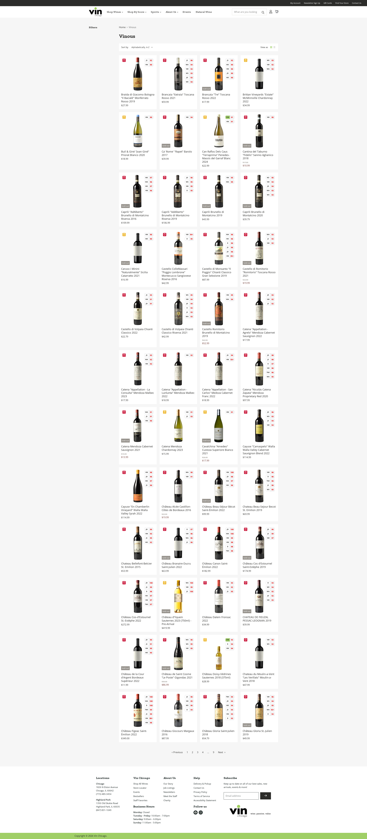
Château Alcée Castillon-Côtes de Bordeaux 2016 (176, 508)
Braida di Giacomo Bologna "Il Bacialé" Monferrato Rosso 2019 (137, 98)
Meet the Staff (170, 796)
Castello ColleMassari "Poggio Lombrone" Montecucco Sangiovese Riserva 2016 (176, 274)
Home (122, 27)
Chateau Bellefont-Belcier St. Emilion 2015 (136, 565)
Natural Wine (204, 11)
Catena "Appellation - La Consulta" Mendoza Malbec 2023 (137, 393)
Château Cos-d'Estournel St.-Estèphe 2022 (136, 618)
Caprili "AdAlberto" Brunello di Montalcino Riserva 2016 (135, 215)
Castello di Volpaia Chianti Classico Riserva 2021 (177, 330)
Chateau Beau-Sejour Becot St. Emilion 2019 (259, 508)
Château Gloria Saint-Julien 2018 (218, 732)
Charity (166, 800)
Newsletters (169, 792)
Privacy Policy (200, 792)
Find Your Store (342, 3)
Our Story (168, 783)
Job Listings (169, 787)
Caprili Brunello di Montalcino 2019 (213, 213)
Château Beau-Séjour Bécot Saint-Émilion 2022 (218, 508)
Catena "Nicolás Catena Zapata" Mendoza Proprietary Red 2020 (257, 393)
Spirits (155, 11)
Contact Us (356, 3)
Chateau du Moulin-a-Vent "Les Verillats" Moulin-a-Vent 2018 (258, 677)
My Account (295, 3)
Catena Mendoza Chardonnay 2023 (172, 448)
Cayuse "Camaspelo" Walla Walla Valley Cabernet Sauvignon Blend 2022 (259, 450)
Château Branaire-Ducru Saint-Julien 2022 (176, 565)
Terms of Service (202, 796)
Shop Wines (114, 11)
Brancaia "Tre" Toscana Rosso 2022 (216, 96)
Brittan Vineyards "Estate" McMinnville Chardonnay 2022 (258, 98)
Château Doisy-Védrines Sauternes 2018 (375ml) (216, 675)
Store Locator (140, 787)
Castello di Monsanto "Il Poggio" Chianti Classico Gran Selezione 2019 (216, 272)
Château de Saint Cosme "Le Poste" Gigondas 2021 (177, 675)
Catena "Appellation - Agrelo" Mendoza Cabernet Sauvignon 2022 (259, 332)
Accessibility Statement (205, 800)
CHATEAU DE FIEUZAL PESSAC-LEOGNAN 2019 (257, 618)
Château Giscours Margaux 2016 (178, 732)
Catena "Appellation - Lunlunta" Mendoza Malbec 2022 (178, 393)
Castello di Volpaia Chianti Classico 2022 (137, 330)
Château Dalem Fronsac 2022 (216, 618)
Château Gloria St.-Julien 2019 (257, 732)
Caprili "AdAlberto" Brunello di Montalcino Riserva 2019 (175, 215)
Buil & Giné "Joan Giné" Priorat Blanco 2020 (135, 153)
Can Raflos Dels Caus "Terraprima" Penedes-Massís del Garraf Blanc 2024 (216, 157)
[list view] (274, 47)
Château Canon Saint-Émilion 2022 (215, 565)
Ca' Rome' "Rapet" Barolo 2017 (177, 153)
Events (187, 11)
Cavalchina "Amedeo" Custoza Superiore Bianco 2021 (217, 450)
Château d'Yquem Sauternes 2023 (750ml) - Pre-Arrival (176, 620)
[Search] (263, 12)
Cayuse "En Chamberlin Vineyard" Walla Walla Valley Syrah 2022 (135, 510)
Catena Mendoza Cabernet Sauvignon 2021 (137, 448)
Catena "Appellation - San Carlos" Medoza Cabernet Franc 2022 (217, 393)
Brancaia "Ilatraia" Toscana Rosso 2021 (178, 96)
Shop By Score (136, 11)
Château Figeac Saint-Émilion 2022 (134, 732)
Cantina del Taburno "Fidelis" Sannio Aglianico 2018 (258, 155)
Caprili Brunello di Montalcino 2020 (253, 213)
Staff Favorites (140, 800)
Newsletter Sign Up (312, 3)
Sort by (124, 47)
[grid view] (271, 47)
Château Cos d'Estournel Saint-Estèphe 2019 (257, 565)
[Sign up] (265, 795)
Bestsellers (138, 796)
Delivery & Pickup (202, 783)
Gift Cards (328, 3)
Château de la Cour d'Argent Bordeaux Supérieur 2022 (132, 677)
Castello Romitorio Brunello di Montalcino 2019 (216, 332)
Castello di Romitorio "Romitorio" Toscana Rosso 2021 (259, 272)
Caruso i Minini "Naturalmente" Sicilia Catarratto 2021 (134, 272)
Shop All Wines (140, 783)
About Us (171, 11)
